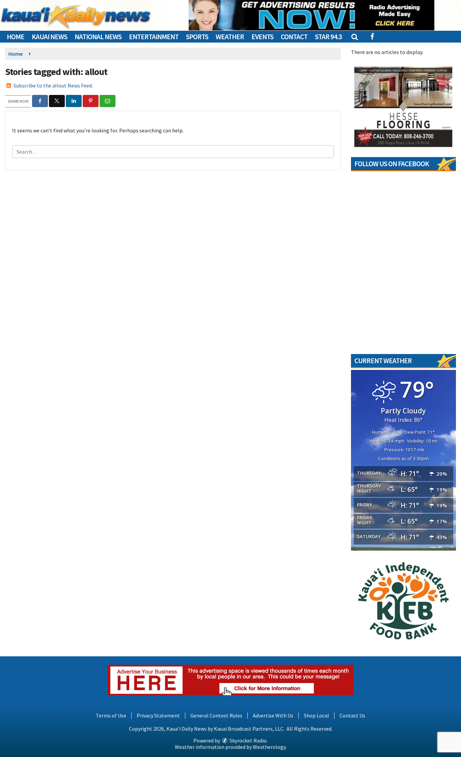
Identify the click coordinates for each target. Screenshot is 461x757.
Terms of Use (111, 715)
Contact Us (352, 715)
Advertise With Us (273, 715)
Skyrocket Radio (247, 740)
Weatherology (269, 746)
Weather (230, 36)
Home (15, 36)
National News (98, 36)
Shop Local (316, 715)
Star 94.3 (328, 36)
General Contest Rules (216, 715)
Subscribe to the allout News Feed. (53, 85)
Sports (197, 36)
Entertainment (154, 36)
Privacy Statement (158, 715)
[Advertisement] (311, 15)
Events (262, 36)
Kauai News (49, 36)
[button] (354, 36)
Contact (294, 36)
